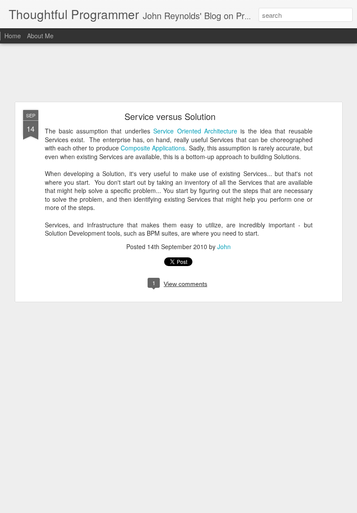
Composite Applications (153, 147)
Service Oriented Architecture (195, 131)
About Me (40, 35)
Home (12, 35)
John (224, 246)
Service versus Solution (170, 116)
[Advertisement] (178, 73)
